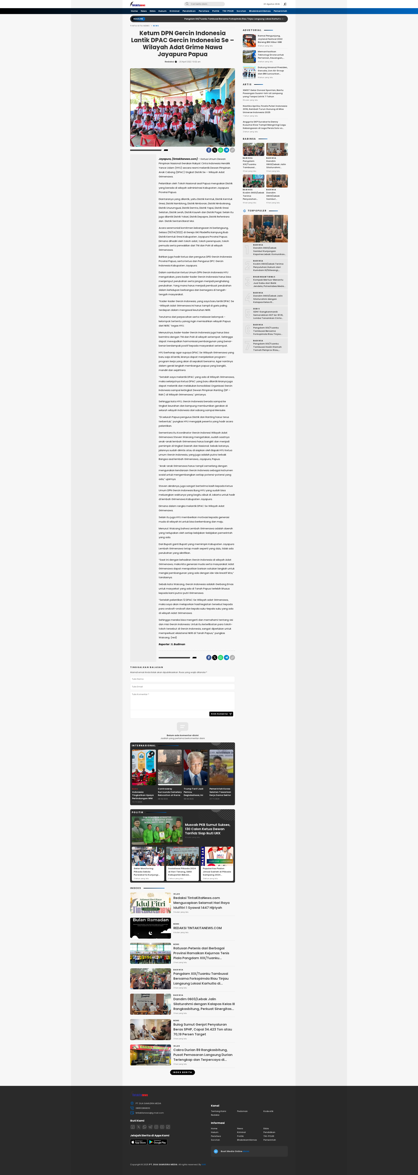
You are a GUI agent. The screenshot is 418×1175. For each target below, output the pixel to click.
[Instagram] (156, 1127)
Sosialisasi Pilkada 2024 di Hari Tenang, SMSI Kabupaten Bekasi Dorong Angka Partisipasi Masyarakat (182, 875)
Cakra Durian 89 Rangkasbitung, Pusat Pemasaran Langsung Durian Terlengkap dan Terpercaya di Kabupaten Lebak (203, 1057)
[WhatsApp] (220, 150)
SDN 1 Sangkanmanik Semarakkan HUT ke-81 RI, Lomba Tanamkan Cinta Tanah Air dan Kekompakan (269, 316)
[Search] (187, 4)
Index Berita (182, 1072)
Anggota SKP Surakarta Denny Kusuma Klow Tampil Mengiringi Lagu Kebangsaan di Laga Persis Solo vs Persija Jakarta (264, 126)
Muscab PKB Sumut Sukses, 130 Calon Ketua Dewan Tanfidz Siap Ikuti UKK (207, 828)
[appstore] (138, 1144)
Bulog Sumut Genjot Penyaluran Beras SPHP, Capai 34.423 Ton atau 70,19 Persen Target (202, 1029)
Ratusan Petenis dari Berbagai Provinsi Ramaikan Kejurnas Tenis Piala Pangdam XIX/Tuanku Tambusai (201, 955)
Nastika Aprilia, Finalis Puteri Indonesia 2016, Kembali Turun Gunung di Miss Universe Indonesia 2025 (265, 109)
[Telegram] (226, 150)
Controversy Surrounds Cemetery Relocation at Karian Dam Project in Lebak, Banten (170, 795)
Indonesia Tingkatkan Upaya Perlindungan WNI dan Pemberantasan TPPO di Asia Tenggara (144, 800)
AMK (203, 1164)
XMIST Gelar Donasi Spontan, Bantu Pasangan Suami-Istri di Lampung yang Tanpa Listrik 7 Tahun (263, 93)
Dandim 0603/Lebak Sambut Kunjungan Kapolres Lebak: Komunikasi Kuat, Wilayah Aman (276, 202)
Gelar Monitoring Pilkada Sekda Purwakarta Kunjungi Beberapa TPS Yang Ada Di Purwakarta (147, 875)
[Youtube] (162, 1127)
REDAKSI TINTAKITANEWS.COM (197, 928)
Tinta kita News (140, 26)
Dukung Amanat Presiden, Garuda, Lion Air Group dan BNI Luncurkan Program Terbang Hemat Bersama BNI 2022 (273, 74)
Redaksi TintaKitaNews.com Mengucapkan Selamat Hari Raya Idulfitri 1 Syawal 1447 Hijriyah (201, 903)
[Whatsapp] (144, 1127)
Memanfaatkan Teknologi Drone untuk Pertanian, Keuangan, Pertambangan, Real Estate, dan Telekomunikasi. (271, 59)
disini (246, 1151)
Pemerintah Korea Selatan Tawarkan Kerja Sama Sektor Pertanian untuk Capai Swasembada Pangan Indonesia (221, 796)
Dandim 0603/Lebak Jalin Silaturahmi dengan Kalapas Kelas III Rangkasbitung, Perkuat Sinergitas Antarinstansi (204, 1006)
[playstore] (157, 1144)
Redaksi (169, 61)
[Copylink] (232, 150)
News (156, 26)
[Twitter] (214, 150)
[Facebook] (208, 150)
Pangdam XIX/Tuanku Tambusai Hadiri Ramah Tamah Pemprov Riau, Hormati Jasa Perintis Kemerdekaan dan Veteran (268, 350)
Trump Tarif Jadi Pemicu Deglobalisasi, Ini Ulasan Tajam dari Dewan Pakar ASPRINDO (194, 796)
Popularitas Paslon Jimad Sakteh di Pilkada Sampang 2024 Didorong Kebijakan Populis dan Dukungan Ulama (217, 876)
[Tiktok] (168, 1127)
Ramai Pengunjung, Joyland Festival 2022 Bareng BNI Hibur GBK (270, 39)
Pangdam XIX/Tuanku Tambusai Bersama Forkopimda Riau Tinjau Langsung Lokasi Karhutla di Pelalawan (188, 18)
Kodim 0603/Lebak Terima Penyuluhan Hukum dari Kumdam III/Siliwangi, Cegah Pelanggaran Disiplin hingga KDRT (269, 270)
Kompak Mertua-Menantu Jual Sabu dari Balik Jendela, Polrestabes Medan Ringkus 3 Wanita (269, 284)
